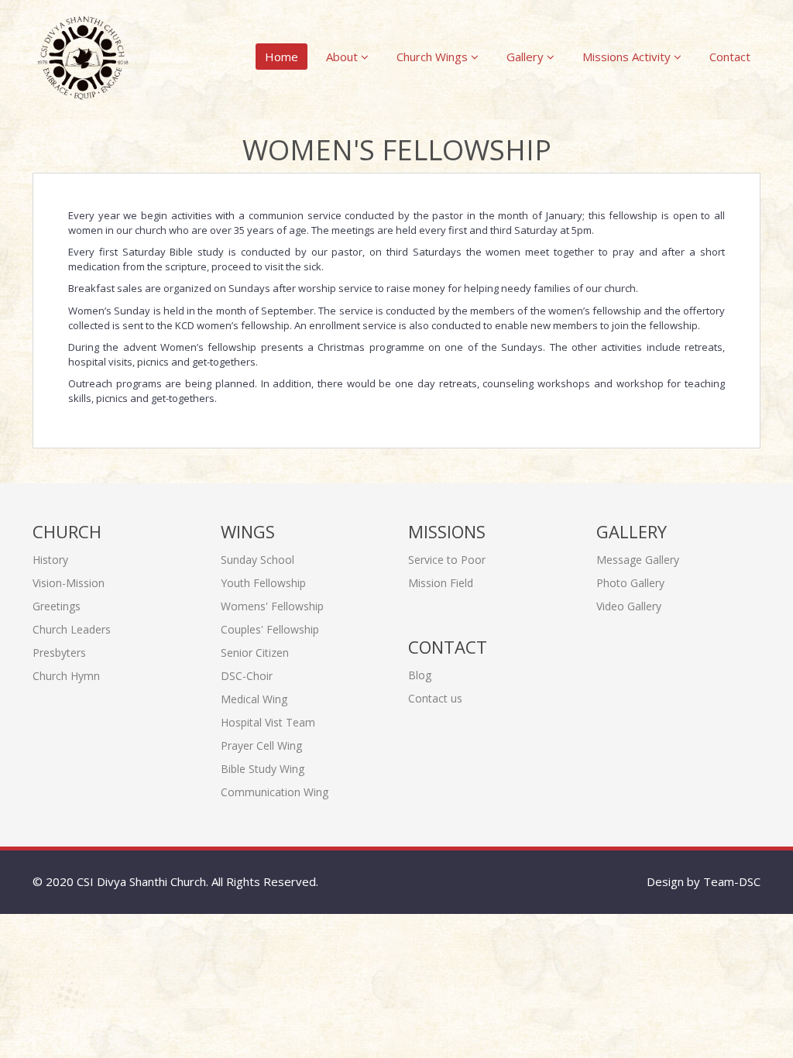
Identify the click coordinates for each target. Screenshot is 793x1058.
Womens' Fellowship (272, 606)
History (50, 559)
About (343, 56)
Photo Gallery (630, 582)
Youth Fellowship (263, 582)
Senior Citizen (255, 652)
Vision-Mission (69, 582)
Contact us (435, 698)
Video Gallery (628, 606)
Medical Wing (254, 699)
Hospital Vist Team (268, 722)
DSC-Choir (247, 675)
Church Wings (433, 56)
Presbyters (59, 652)
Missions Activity (628, 56)
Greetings (57, 606)
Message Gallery (637, 559)
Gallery (526, 56)
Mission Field (440, 582)
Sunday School (257, 559)
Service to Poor (447, 559)
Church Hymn (66, 675)
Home (281, 56)
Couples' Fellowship (270, 629)
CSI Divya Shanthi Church (141, 881)
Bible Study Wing (262, 768)
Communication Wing (274, 792)
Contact (729, 56)
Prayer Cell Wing (261, 745)
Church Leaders (72, 629)
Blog (419, 675)
